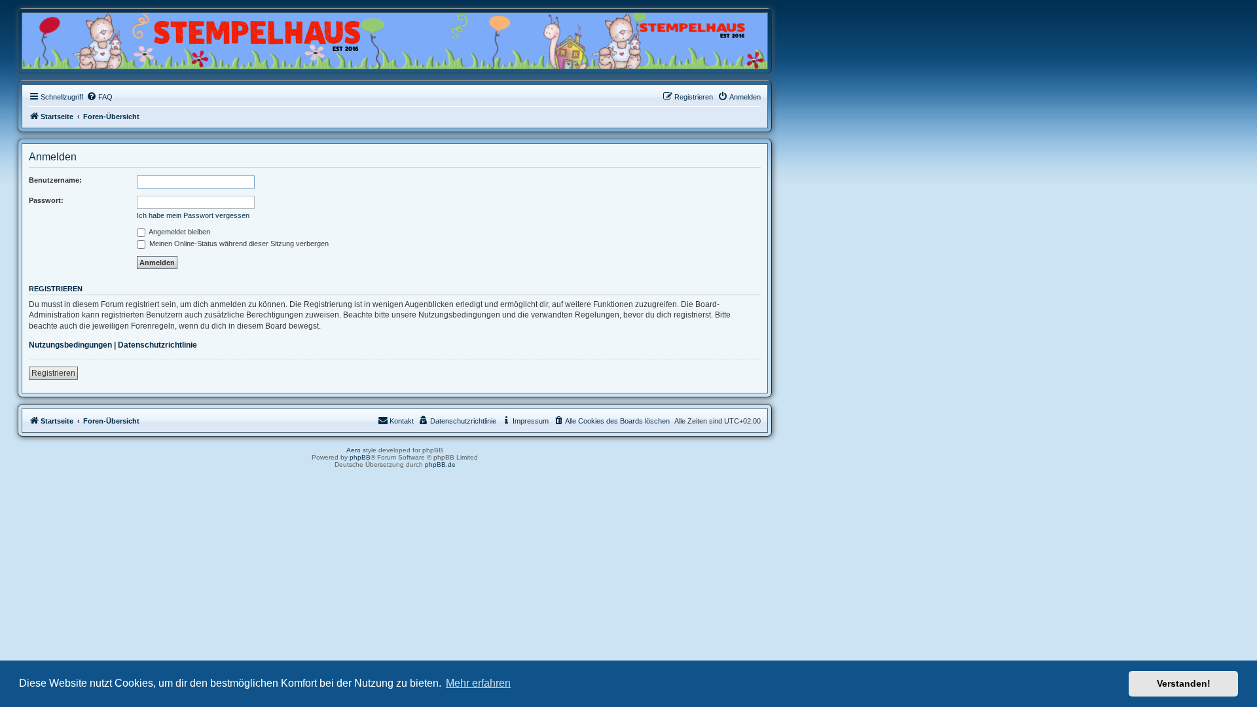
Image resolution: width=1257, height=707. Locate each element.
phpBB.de (440, 464)
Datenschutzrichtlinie (157, 345)
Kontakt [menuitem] (402, 421)
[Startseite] (85, 37)
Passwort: (46, 200)
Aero (353, 450)
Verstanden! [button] (1184, 683)
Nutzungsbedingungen (70, 345)
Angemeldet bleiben (178, 232)
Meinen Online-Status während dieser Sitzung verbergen (238, 243)
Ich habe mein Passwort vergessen (193, 215)
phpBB (360, 457)
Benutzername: (55, 180)
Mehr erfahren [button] (478, 683)
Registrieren (53, 373)
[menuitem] (99, 97)
